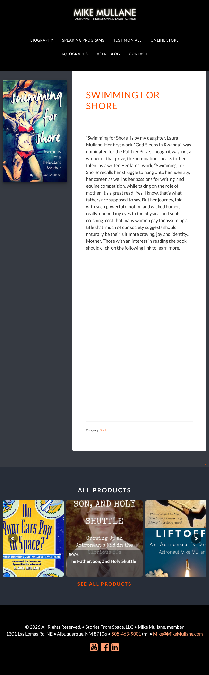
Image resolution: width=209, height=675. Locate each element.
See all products (104, 584)
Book (103, 430)
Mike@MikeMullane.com (178, 634)
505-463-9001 (126, 634)
